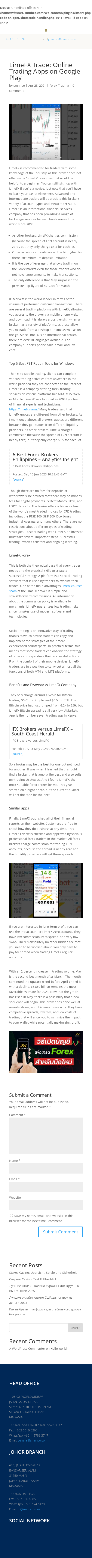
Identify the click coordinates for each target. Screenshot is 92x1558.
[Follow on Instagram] (32, 1535)
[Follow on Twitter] (22, 1535)
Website (15, 1197)
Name (14, 1161)
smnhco (19, 85)
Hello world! (59, 1348)
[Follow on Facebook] (13, 1535)
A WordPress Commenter (27, 1348)
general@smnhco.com (32, 1440)
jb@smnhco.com (28, 1509)
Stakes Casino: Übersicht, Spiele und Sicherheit (43, 1273)
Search (75, 1328)
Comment (17, 1115)
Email (14, 1179)
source (18, 479)
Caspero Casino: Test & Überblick (33, 1279)
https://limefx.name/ (24, 409)
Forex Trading (59, 85)
